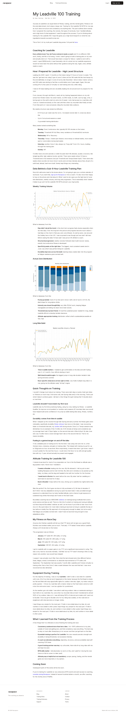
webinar (61, 500)
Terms (67, 701)
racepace (7, 3)
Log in (107, 3)
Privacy (67, 699)
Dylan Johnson (59, 424)
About (66, 694)
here (76, 42)
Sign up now (117, 3)
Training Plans (40, 696)
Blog (51, 3)
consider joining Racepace (41, 674)
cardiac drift (58, 426)
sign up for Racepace (58, 175)
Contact (67, 696)
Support (39, 701)
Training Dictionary (61, 3)
